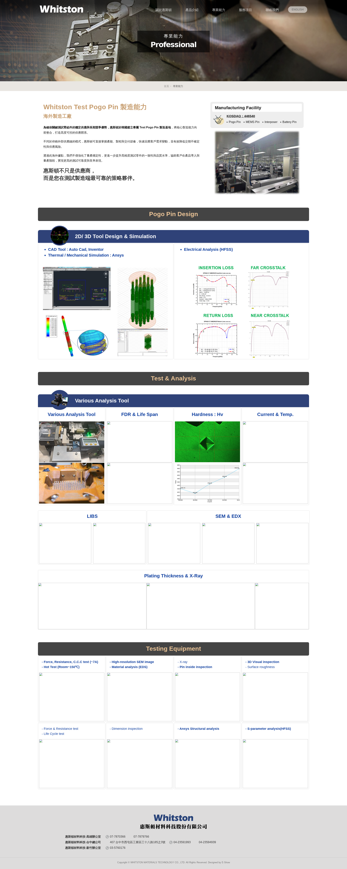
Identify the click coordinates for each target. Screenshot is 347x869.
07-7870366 (117, 836)
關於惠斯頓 (163, 10)
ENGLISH (298, 9)
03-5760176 (117, 847)
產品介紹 (191, 10)
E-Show (226, 862)
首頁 (166, 86)
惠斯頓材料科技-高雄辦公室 (61, 9)
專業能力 (218, 10)
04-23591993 (182, 842)
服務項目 (245, 10)
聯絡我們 (272, 10)
